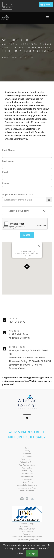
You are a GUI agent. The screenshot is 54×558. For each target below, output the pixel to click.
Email (5, 172)
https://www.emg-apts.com (27, 539)
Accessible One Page (27, 488)
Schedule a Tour (27, 462)
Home (5, 58)
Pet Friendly (27, 470)
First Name (8, 149)
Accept (32, 553)
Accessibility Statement (27, 485)
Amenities (27, 453)
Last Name (8, 160)
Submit (27, 234)
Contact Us (27, 479)
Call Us (9, 4)
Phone (5, 183)
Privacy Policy (27, 482)
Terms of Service (27, 490)
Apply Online (27, 468)
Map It (8, 7)
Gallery (27, 450)
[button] (27, 266)
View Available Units (27, 465)
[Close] (38, 245)
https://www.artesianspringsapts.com (27, 536)
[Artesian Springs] (27, 401)
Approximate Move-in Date (17, 194)
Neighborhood (27, 459)
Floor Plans (27, 456)
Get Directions (27, 473)
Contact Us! (27, 534)
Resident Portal (27, 476)
